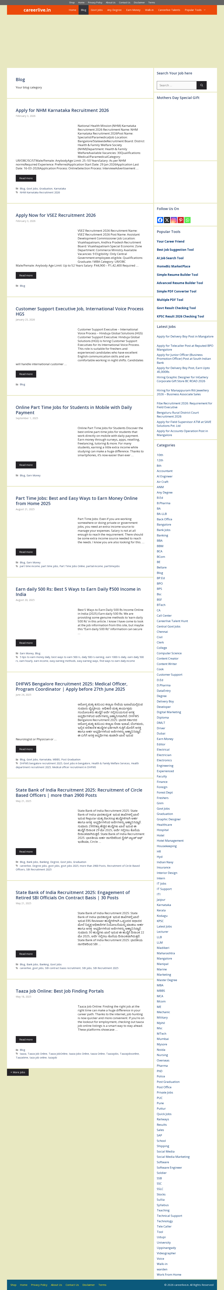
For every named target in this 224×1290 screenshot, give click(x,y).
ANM (160, 487)
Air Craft (162, 482)
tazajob (52, 1057)
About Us (110, 2)
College (162, 648)
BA (159, 508)
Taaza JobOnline (58, 1053)
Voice (160, 1259)
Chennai (162, 632)
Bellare (162, 567)
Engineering (165, 766)
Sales (160, 1130)
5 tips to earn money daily (35, 657)
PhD (159, 1071)
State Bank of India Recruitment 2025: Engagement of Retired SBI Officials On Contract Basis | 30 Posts (73, 895)
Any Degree (114, 10)
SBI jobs (87, 968)
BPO (160, 583)
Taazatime (22, 1057)
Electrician (164, 755)
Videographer (166, 1253)
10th (160, 455)
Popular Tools (193, 10)
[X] (167, 220)
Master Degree (167, 980)
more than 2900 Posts (93, 865)
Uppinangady (166, 1248)
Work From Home (169, 1274)
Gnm (160, 803)
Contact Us (124, 2)
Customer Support (169, 674)
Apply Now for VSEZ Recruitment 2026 (56, 215)
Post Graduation (70, 759)
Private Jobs (165, 1092)
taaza (23, 1053)
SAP (159, 1135)
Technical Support (169, 1216)
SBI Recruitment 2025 (38, 869)
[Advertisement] (112, 40)
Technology (165, 1221)
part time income (30, 566)
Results (162, 1125)
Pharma (162, 1066)
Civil (160, 637)
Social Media (166, 1151)
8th (159, 466)
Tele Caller (164, 1226)
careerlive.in (37, 10)
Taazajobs (112, 1053)
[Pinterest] (181, 220)
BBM (160, 546)
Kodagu (162, 916)
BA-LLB (162, 514)
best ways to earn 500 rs (65, 657)
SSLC (160, 1189)
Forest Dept (165, 792)
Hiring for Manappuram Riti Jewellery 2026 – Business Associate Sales (183, 392)
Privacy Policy (95, 2)
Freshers (163, 798)
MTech (161, 1034)
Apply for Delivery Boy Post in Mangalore (185, 336)
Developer (164, 707)
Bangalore (164, 524)
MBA (160, 985)
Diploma (163, 717)
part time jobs (49, 566)
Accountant (165, 471)
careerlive (25, 865)
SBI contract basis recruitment (63, 968)
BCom (161, 557)
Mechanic (163, 1012)
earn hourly (26, 661)
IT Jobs (161, 883)
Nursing (162, 1055)
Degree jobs (39, 865)
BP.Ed (161, 578)
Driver (161, 728)
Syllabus (163, 1205)
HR (159, 851)
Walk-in (149, 10)
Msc (159, 1028)
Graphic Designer (169, 819)
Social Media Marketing (173, 1157)
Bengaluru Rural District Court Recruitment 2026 (178, 414)
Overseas (163, 1060)
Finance (162, 782)
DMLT (161, 723)
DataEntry (164, 691)
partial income (94, 566)
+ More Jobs (17, 1072)
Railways (163, 1119)
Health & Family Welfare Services (111, 763)
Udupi (161, 1237)
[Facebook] (160, 220)
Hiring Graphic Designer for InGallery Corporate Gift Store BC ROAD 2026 (182, 379)
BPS (159, 589)
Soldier (162, 1173)
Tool (160, 1232)
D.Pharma (164, 685)
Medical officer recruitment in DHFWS (74, 767)
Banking (44, 862)
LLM (160, 942)
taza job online (38, 1057)
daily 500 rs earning (93, 657)
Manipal (163, 964)
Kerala (161, 910)
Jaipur (161, 900)
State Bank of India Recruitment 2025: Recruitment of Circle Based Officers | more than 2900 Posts (79, 792)
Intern (161, 878)
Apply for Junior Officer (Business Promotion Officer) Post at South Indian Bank (184, 358)
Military (162, 1017)
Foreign (162, 787)
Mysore (162, 1044)
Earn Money (133, 10)
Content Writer (167, 664)
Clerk (160, 642)
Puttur (161, 1108)
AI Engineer (165, 476)
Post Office (164, 1087)
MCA (160, 996)
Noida (161, 1050)
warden (162, 1269)
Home (81, 2)
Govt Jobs (97, 10)
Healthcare (164, 825)
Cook (160, 669)
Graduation (45, 188)
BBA (160, 541)
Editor (161, 744)
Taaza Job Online (37, 1053)
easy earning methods (63, 661)
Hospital (163, 830)
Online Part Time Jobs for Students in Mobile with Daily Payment (74, 409)
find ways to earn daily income (117, 661)
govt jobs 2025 (69, 865)
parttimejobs (112, 566)
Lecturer (162, 932)
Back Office (164, 519)
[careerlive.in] (19, 10)
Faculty (162, 776)
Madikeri (163, 948)
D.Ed (160, 680)
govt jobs (53, 865)
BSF (159, 600)
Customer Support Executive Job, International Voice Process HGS (80, 311)
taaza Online (97, 1053)
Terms (151, 2)
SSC (159, 1183)
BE (158, 562)
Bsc (159, 594)
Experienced (165, 771)
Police (161, 1076)
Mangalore (164, 958)
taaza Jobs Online (79, 1053)
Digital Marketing (169, 712)
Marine (162, 969)
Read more (26, 178)
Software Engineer (169, 1167)
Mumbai (163, 1039)
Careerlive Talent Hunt (172, 621)
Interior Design (167, 873)
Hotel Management (170, 841)
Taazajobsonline (129, 1053)
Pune (160, 1103)
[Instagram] (174, 220)
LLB (159, 937)
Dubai (161, 733)
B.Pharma (163, 503)
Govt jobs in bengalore (77, 763)
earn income (41, 661)
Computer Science (169, 653)
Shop (72, 2)
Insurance (163, 867)
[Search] (202, 85)
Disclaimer (139, 2)
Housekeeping (167, 846)
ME (159, 1007)
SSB (159, 1178)
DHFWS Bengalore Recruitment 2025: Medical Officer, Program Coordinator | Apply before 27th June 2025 (72, 686)
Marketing (164, 974)
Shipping (163, 1146)
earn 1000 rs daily (116, 657)
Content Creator (167, 658)
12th (160, 460)
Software (163, 1162)
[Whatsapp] (187, 220)
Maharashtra (166, 953)
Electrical (163, 749)
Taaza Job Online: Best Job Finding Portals (60, 991)
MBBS (56, 759)
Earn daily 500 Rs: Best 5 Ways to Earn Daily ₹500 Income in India (78, 591)
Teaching (163, 1210)
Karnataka (60, 188)
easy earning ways (87, 661)
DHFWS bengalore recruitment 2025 (41, 763)
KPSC (160, 921)
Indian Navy (165, 862)
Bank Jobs (32, 862)
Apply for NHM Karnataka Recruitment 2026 (62, 110)
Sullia (161, 1200)
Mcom (161, 1001)
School (161, 1141)
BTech (161, 605)
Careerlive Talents (169, 10)
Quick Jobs (164, 1114)
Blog (83, 10)
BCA (159, 551)
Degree (54, 862)
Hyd (160, 857)
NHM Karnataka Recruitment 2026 (40, 192)
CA (158, 610)
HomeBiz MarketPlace (173, 266)
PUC (160, 1098)
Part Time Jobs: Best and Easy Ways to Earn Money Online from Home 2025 (77, 500)
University (164, 1242)
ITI (158, 894)
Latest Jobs (164, 926)
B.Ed (160, 498)
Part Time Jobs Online (72, 566)
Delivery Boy (165, 701)
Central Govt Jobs (168, 626)
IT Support (164, 889)
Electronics (164, 760)
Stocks (161, 1194)
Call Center (164, 615)
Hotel (160, 835)
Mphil (161, 1023)
